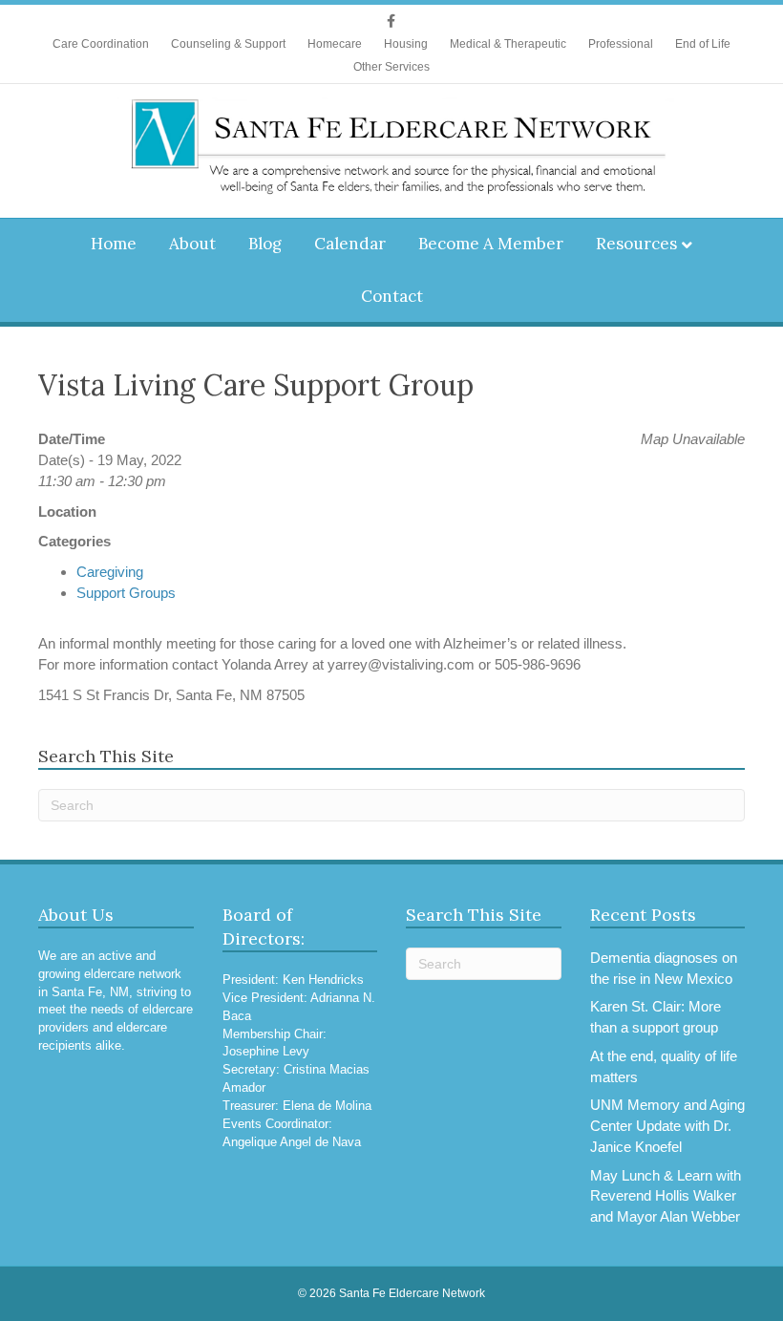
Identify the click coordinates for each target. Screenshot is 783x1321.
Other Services (391, 67)
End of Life (702, 44)
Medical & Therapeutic (508, 44)
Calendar (350, 243)
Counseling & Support (228, 44)
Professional (620, 44)
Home (114, 243)
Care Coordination (101, 44)
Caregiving (109, 572)
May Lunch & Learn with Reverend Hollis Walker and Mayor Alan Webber (665, 1196)
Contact (392, 296)
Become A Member (490, 243)
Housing (406, 44)
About (192, 243)
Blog (265, 243)
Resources (636, 243)
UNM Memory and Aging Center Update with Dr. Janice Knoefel (667, 1126)
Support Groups (126, 593)
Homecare (334, 44)
